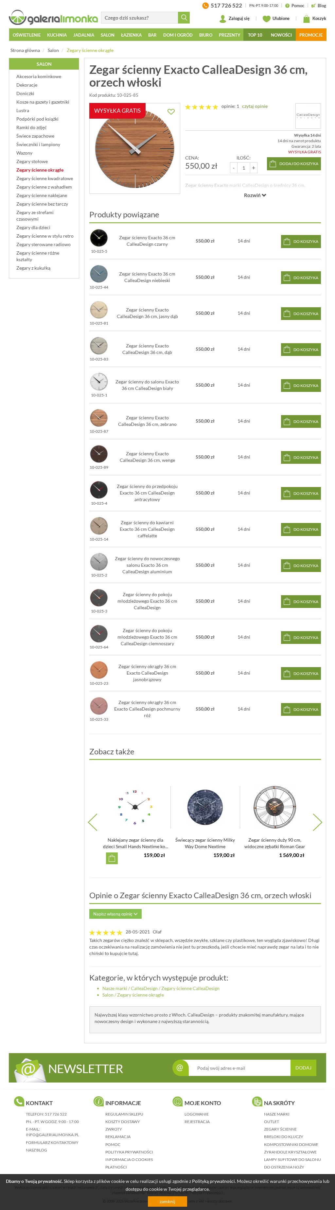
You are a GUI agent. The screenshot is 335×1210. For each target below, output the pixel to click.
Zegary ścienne (280, 1129)
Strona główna (25, 50)
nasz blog (36, 1150)
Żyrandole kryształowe (290, 1152)
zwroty (113, 1129)
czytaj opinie (255, 106)
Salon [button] (108, 35)
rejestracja (197, 1121)
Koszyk (318, 18)
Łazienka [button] (131, 35)
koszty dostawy (122, 1121)
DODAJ (303, 1067)
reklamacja (118, 1136)
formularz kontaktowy (52, 1142)
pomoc (112, 1144)
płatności (116, 1167)
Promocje (311, 35)
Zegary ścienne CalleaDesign (190, 988)
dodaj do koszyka (298, 163)
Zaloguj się (239, 18)
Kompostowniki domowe (291, 1144)
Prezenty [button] (229, 35)
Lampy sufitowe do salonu (292, 1159)
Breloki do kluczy (283, 1136)
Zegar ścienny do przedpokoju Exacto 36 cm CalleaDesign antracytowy (147, 492)
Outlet (271, 1121)
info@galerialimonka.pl (52, 1134)
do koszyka (305, 241)
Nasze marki (114, 988)
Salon (53, 50)
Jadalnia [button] (83, 35)
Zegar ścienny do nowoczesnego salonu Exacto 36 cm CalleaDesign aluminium (147, 565)
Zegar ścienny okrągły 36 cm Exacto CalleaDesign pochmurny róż (147, 708)
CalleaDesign (144, 988)
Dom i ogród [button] (178, 35)
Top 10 (255, 35)
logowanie (197, 1114)
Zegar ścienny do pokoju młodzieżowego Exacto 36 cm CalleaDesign (147, 601)
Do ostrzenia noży (284, 1167)
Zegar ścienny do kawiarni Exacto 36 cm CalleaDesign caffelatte (147, 529)
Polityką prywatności (213, 1181)
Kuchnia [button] (57, 35)
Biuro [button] (205, 35)
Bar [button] (152, 35)
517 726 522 (56, 1114)
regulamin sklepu (124, 1114)
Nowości (281, 35)
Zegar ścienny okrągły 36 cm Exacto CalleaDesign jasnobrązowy (147, 673)
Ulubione (281, 18)
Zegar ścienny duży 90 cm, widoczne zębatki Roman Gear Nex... (274, 846)
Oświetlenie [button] (27, 35)
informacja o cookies (129, 1159)
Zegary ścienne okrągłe (90, 50)
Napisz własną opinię (113, 913)
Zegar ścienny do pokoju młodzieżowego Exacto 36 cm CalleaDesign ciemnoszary (147, 637)
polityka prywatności (129, 1152)
